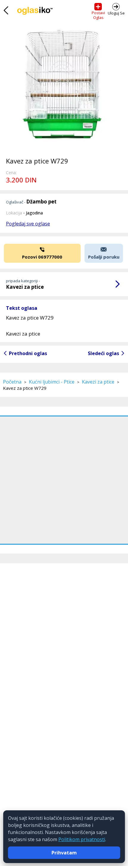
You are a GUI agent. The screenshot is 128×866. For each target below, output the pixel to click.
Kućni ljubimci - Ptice (51, 382)
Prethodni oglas (28, 353)
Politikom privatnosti (81, 839)
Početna (12, 382)
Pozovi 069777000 (42, 257)
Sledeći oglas (103, 353)
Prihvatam (64, 852)
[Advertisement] (64, 480)
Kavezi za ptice (98, 382)
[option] (64, 87)
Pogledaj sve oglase (28, 223)
